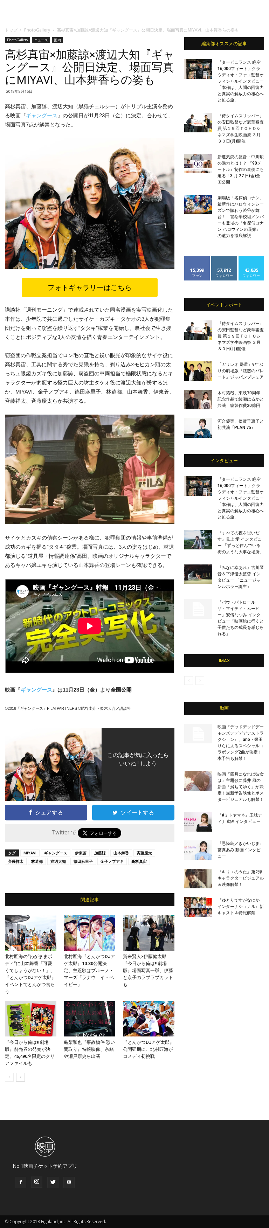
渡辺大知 (58, 861)
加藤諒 (100, 852)
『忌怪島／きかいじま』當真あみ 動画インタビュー (241, 850)
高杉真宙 (139, 861)
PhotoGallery (37, 30)
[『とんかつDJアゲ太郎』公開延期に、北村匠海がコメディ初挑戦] (148, 1018)
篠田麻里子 (83, 861)
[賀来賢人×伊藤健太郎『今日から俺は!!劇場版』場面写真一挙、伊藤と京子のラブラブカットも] (148, 933)
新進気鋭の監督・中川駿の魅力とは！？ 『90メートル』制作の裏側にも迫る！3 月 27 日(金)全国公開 (241, 169)
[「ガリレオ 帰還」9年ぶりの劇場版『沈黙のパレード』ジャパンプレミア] (198, 371)
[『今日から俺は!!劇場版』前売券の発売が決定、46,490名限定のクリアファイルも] (30, 1018)
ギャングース (41, 115)
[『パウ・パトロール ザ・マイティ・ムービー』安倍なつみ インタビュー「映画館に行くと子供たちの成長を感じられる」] (198, 609)
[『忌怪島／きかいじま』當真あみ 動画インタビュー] (198, 850)
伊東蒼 (81, 852)
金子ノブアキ (112, 861)
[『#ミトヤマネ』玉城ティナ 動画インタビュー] (198, 822)
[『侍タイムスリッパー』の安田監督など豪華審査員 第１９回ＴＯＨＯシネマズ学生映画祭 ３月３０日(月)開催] (198, 122)
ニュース (41, 39)
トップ (11, 30)
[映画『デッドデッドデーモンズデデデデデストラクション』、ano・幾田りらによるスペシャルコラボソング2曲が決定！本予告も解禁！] (198, 733)
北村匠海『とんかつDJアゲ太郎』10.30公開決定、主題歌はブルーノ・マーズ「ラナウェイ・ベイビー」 (89, 970)
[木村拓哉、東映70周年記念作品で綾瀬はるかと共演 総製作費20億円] (198, 399)
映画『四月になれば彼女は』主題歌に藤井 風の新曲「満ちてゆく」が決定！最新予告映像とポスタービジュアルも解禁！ (241, 787)
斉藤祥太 (15, 861)
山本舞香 (121, 852)
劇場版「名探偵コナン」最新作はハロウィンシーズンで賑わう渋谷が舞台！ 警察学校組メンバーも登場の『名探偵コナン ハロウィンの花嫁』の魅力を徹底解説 (241, 216)
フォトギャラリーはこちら (90, 287)
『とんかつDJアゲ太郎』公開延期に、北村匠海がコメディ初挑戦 (148, 1049)
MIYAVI (29, 852)
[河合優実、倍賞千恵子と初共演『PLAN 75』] (198, 428)
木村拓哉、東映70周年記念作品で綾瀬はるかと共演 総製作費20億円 (241, 399)
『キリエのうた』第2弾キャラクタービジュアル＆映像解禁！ (241, 878)
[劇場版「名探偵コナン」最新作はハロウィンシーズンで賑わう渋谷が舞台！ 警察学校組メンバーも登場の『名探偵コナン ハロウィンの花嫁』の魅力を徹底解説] (198, 204)
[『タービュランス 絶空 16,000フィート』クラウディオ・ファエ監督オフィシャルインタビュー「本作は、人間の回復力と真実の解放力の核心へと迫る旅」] (198, 69)
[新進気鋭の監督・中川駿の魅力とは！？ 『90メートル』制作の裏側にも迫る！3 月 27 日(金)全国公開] (198, 163)
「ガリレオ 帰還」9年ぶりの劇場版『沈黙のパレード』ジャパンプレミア (241, 371)
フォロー (224, 258)
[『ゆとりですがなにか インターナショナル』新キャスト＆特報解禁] (198, 907)
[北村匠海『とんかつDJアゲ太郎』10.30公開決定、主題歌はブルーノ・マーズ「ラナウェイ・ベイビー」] (89, 933)
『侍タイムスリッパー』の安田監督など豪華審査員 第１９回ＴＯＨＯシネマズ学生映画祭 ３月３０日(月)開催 (241, 128)
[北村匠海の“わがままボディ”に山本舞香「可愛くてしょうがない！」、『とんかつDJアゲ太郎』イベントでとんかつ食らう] (30, 933)
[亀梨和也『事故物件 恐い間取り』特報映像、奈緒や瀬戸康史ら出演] (89, 1018)
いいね (197, 258)
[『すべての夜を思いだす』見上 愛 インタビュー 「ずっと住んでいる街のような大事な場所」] (198, 539)
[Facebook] (20, 1182)
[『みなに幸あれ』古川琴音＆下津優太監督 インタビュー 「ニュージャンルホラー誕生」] (198, 574)
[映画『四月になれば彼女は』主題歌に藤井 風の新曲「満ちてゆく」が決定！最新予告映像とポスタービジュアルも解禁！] (198, 781)
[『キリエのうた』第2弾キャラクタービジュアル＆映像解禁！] (198, 878)
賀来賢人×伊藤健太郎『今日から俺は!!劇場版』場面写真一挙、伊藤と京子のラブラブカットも (148, 970)
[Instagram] (36, 1182)
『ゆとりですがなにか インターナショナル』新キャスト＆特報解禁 (241, 906)
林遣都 (37, 861)
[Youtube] (69, 1182)
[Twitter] (52, 1182)
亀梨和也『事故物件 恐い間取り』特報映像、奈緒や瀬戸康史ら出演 (89, 1049)
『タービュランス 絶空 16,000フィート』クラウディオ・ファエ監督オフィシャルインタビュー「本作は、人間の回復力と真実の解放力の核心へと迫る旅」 (241, 81)
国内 (57, 39)
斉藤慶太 (144, 852)
